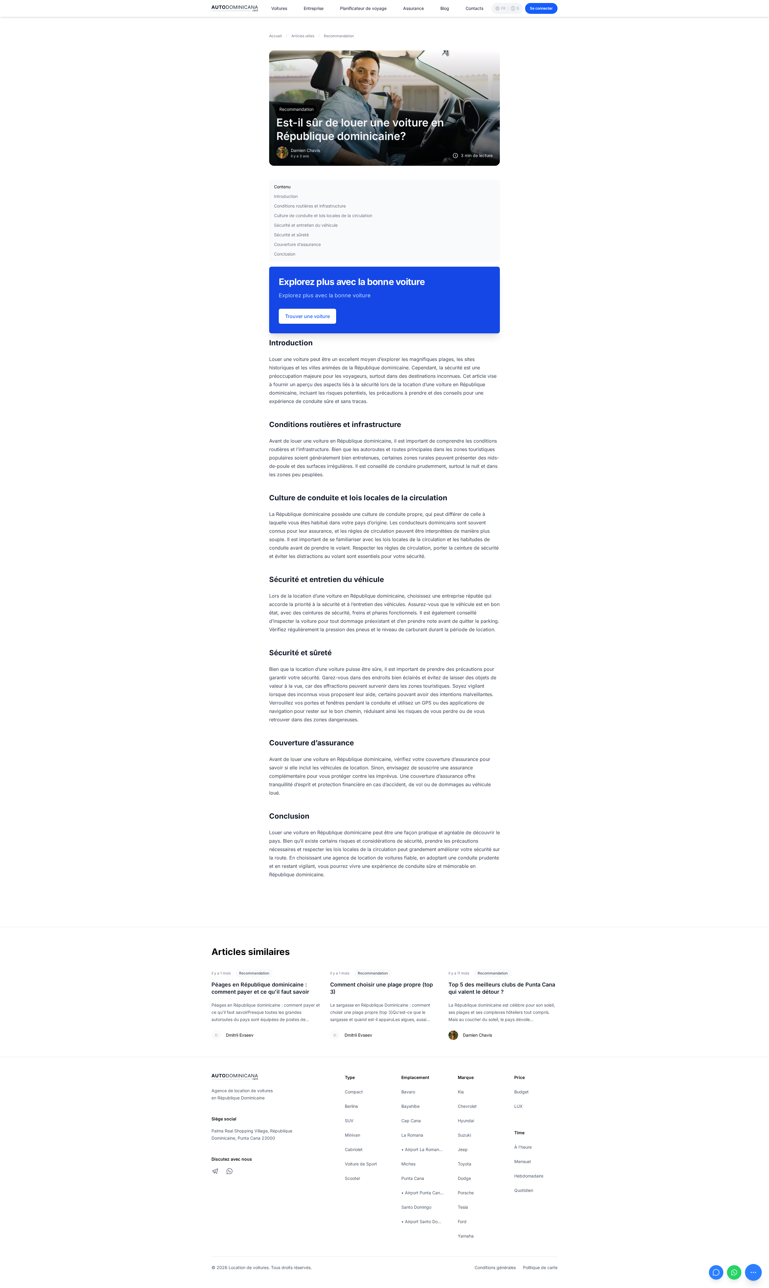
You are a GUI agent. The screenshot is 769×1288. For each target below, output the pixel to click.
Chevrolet (467, 1106)
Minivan (352, 1135)
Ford (462, 1221)
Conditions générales (495, 1267)
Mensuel (522, 1161)
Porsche (466, 1192)
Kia (461, 1091)
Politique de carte (540, 1267)
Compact (354, 1091)
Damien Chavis (305, 150)
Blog (444, 8)
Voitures (279, 8)
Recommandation (296, 109)
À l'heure (523, 1147)
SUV (349, 1120)
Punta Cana (412, 1178)
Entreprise (314, 8)
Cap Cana (411, 1120)
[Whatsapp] (734, 1272)
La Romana (412, 1135)
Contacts (474, 8)
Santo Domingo (416, 1207)
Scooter (352, 1178)
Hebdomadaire (528, 1175)
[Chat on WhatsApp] (229, 1171)
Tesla (463, 1207)
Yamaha (466, 1235)
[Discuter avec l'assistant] (716, 1272)
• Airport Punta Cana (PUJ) (423, 1192)
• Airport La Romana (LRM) (423, 1149)
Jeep (463, 1149)
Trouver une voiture (307, 316)
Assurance (413, 8)
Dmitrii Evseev (240, 1035)
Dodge (464, 1178)
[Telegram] (215, 1171)
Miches (408, 1163)
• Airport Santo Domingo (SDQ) (423, 1221)
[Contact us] (753, 1272)
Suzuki (464, 1135)
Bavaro (408, 1091)
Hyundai (466, 1120)
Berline (351, 1106)
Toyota (464, 1163)
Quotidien (523, 1190)
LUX (518, 1106)
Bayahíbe (410, 1106)
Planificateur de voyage (363, 8)
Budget (521, 1091)
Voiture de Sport (361, 1163)
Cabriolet (354, 1149)
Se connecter (541, 8)
